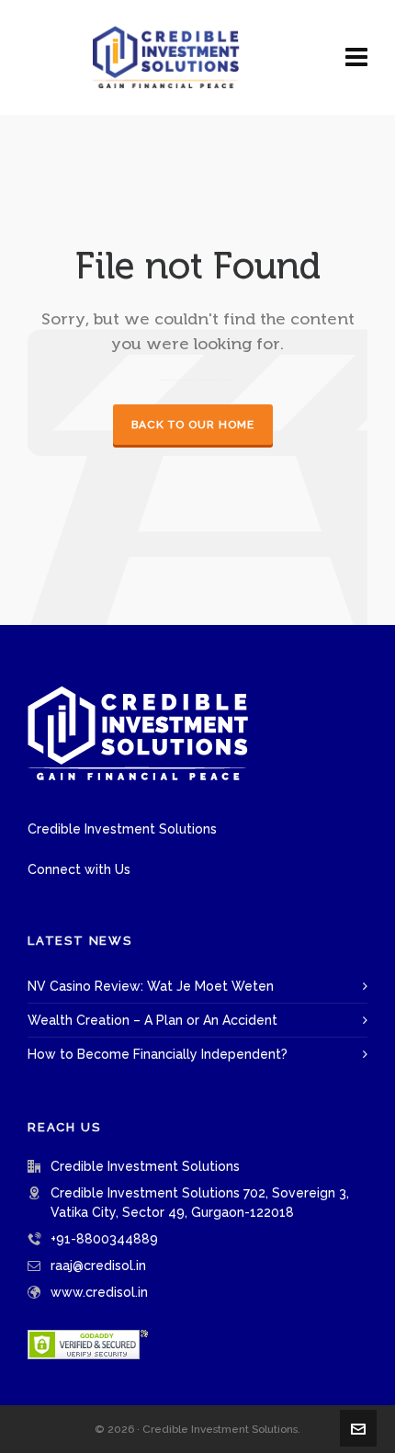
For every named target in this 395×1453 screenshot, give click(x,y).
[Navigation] (356, 57)
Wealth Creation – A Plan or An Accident (152, 1020)
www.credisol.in (99, 1292)
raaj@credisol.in (98, 1265)
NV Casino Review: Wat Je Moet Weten (151, 986)
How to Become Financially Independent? (158, 1054)
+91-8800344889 (104, 1239)
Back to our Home (192, 424)
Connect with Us (79, 869)
